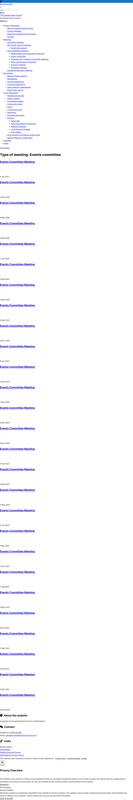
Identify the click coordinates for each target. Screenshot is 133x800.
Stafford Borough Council (10, 752)
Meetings (7, 40)
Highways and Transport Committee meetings (30, 59)
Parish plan (15, 121)
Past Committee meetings (17, 51)
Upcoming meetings (15, 42)
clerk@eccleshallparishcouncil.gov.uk (20, 735)
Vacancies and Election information (21, 34)
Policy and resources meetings (23, 62)
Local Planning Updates (20, 129)
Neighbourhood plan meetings (19, 70)
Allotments (11, 112)
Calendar (7, 141)
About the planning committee (23, 124)
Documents (8, 73)
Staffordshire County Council (12, 755)
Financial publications (16, 84)
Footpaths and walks (15, 115)
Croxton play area (14, 110)
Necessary (6, 787)
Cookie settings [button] (73, 758)
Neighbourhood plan (15, 96)
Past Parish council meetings (19, 45)
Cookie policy (60, 758)
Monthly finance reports (17, 76)
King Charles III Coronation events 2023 (23, 135)
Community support (15, 101)
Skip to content (6, 4)
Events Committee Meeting (17, 161)
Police (9, 107)
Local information (11, 93)
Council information (12, 26)
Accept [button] (84, 758)
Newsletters (12, 79)
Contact (10, 37)
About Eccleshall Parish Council (20, 28)
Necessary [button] (4, 784)
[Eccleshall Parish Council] (11, 15)
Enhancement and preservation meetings (28, 54)
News (6, 143)
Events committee (18, 56)
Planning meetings (18, 65)
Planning (10, 118)
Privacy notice (6, 747)
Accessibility (5, 750)
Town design (16, 132)
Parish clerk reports (19, 48)
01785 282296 (15, 733)
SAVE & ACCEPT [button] (6, 798)
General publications (15, 82)
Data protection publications (19, 87)
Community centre (14, 104)
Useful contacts (13, 98)
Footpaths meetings (19, 68)
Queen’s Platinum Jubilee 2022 (20, 138)
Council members (14, 31)
